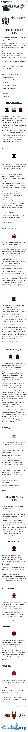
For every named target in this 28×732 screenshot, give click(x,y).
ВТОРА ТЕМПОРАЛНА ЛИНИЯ (10, 74)
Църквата (5, 93)
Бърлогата (5, 82)
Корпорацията (7, 91)
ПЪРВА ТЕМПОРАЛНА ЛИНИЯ (10, 85)
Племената (6, 96)
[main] (14, 31)
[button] (1, 2)
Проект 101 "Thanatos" (9, 88)
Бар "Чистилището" (8, 80)
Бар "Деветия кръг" (8, 77)
